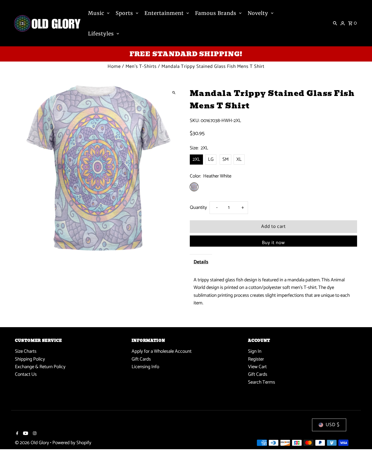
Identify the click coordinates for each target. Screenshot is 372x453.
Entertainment (164, 13)
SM (225, 159)
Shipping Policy (30, 359)
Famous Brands (215, 13)
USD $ (333, 425)
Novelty (258, 13)
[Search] (335, 23)
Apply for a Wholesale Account (162, 352)
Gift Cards (141, 359)
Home (114, 66)
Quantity (198, 207)
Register (256, 359)
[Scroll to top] (361, 439)
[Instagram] (34, 434)
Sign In (254, 352)
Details (201, 262)
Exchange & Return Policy (40, 367)
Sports (124, 13)
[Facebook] (16, 434)
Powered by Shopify (71, 443)
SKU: (194, 121)
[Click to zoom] (174, 93)
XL (239, 159)
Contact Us (26, 375)
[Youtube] (25, 434)
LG (211, 159)
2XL (196, 159)
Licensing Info (145, 367)
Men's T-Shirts (141, 66)
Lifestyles (101, 33)
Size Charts (25, 352)
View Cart (257, 367)
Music (96, 13)
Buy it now (273, 243)
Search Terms (261, 382)
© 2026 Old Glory (32, 443)
